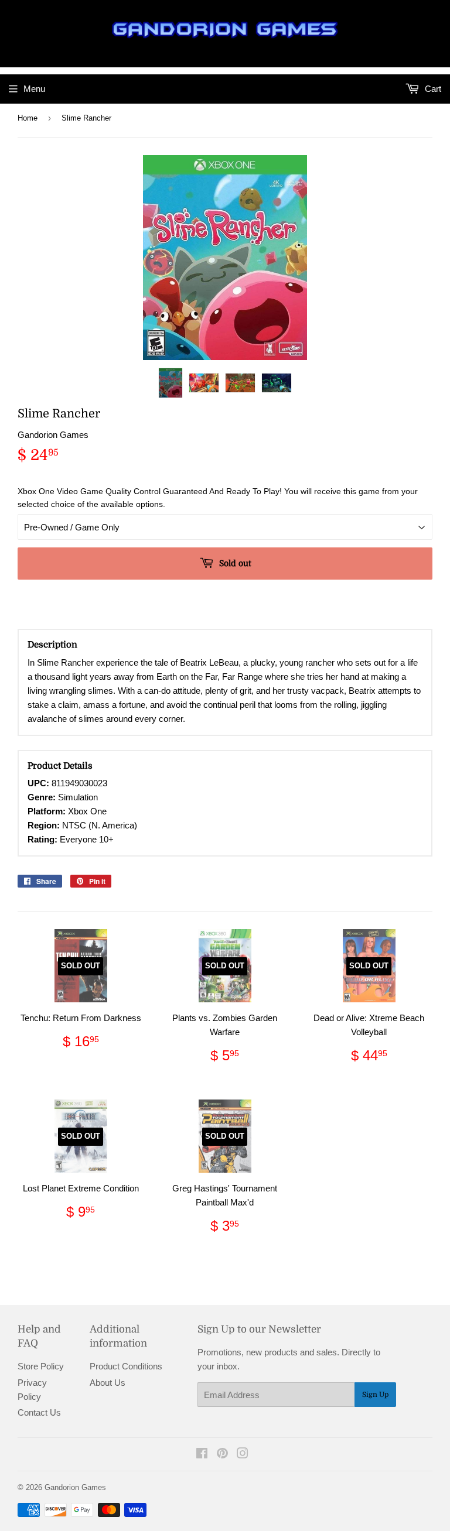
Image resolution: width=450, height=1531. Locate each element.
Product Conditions (126, 1366)
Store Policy (41, 1366)
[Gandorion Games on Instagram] (242, 1455)
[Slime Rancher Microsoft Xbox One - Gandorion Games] (170, 383)
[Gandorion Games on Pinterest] (222, 1455)
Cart (431, 89)
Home (28, 118)
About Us (107, 1383)
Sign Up (375, 1394)
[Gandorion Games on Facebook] (202, 1455)
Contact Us (39, 1412)
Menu (34, 89)
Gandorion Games (75, 1487)
